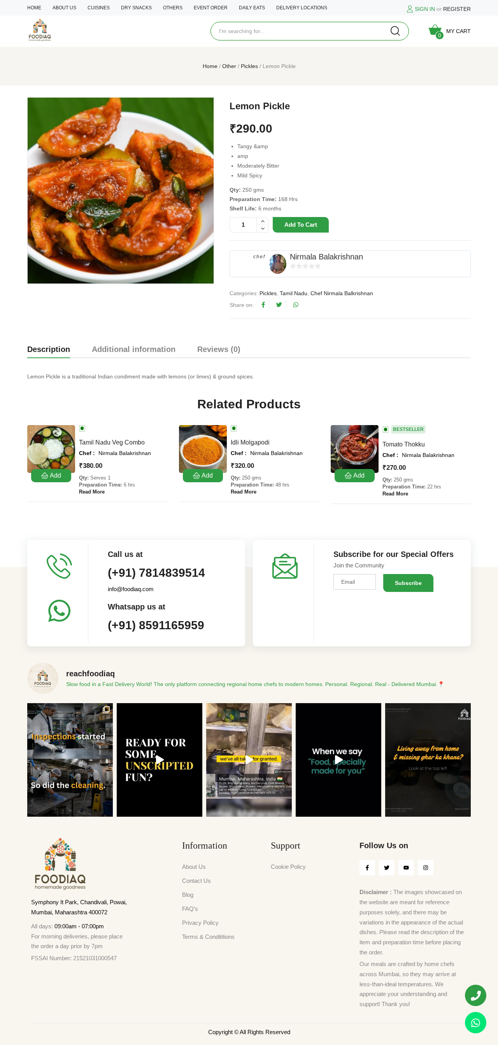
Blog (187, 894)
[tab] (48, 350)
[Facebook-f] (367, 867)
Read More (92, 492)
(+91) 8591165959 (156, 625)
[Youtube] (406, 867)
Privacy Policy (200, 922)
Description (48, 349)
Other (229, 66)
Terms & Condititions (208, 936)
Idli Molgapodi (250, 442)
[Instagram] (425, 867)
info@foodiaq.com (131, 589)
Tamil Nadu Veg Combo (112, 442)
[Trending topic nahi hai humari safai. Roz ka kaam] (70, 760)
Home (210, 66)
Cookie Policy (288, 866)
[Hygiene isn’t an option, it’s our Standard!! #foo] (249, 760)
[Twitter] (387, 867)
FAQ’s (190, 908)
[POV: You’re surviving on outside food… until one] (428, 760)
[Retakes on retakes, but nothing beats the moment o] (159, 760)
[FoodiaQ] (40, 30)
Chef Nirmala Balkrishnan (341, 293)
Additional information (133, 349)
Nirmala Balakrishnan (326, 256)
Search (395, 31)
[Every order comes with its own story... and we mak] (338, 760)
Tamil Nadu (293, 293)
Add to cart (300, 224)
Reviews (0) (218, 349)
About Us (194, 866)
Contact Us (196, 880)
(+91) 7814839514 (156, 572)
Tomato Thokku (403, 444)
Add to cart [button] (51, 475)
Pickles (249, 66)
